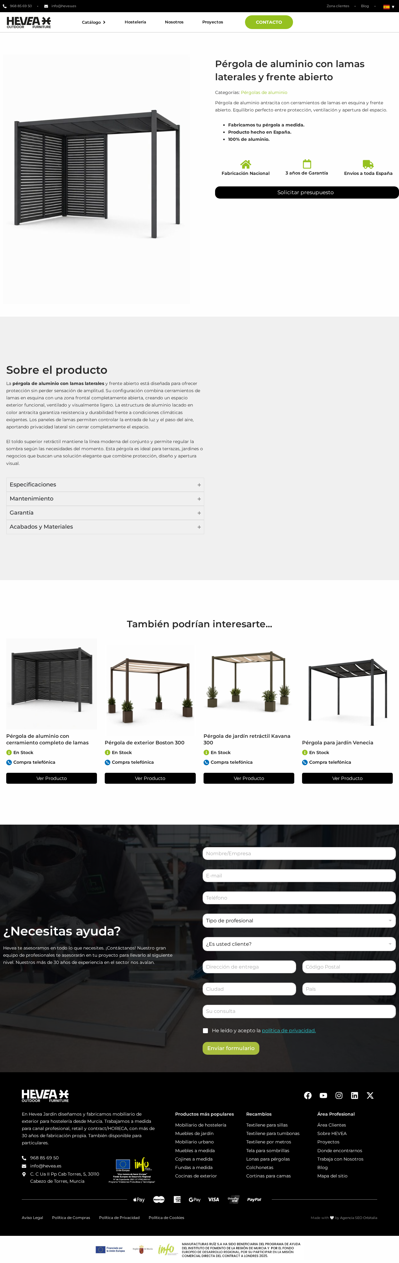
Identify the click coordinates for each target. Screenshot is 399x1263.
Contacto (269, 22)
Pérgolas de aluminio (264, 92)
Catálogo (91, 22)
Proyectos (212, 22)
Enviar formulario (231, 1048)
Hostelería (135, 22)
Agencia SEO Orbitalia (358, 1218)
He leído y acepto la (264, 1031)
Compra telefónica (34, 762)
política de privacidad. (289, 1031)
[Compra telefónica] (9, 762)
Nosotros (174, 22)
